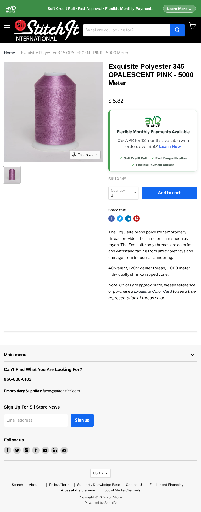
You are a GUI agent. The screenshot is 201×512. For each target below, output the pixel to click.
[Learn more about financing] (100, 8)
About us (36, 484)
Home (9, 53)
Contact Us (135, 484)
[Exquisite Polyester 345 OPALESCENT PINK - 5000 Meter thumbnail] (11, 174)
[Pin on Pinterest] (136, 218)
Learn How (170, 147)
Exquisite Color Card (153, 291)
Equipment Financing (166, 484)
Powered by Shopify (101, 503)
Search (17, 484)
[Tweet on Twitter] (120, 218)
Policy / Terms (60, 484)
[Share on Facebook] (111, 218)
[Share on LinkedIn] (128, 218)
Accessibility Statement (80, 490)
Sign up (82, 420)
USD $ (98, 473)
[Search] (177, 30)
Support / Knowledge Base (98, 484)
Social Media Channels (122, 490)
